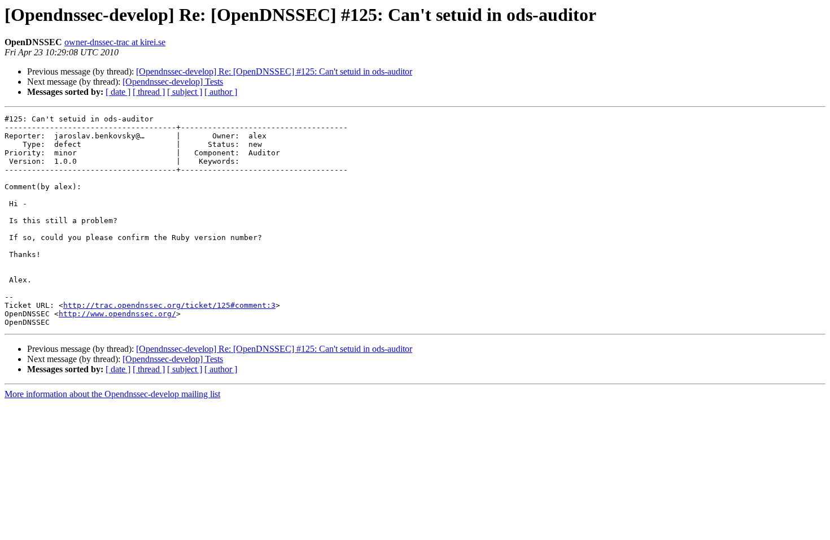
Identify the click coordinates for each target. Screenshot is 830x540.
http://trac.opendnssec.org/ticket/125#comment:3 (169, 305)
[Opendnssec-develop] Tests (173, 81)
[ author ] (220, 92)
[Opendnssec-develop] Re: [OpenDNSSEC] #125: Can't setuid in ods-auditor (274, 71)
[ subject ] (184, 92)
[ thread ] (149, 92)
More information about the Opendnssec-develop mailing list (112, 394)
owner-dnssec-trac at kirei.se (114, 42)
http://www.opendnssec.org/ (117, 314)
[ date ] (118, 92)
